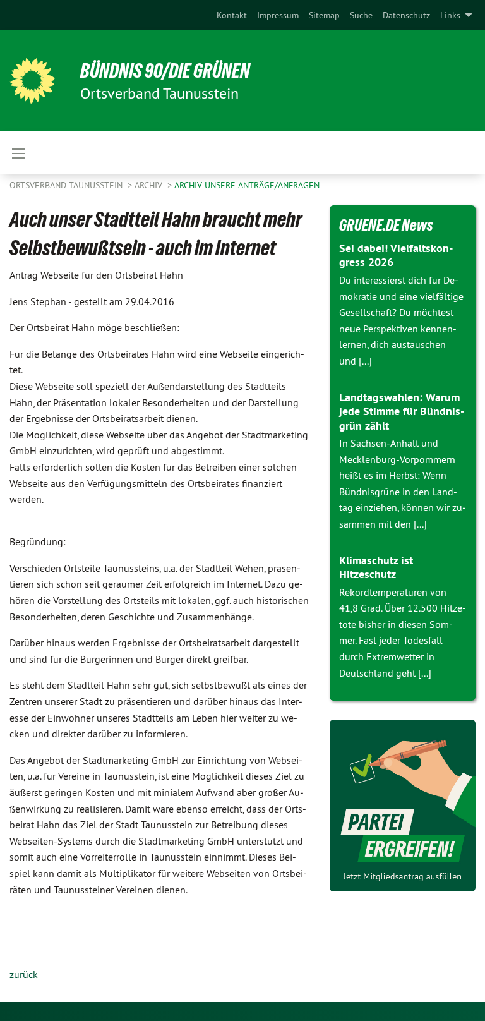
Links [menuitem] (450, 15)
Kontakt (232, 15)
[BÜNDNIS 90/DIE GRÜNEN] (32, 81)
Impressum (278, 15)
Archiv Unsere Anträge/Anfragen (247, 185)
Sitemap (324, 15)
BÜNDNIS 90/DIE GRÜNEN (165, 70)
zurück (23, 974)
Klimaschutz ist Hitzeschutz (376, 567)
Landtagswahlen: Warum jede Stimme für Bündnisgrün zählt (401, 411)
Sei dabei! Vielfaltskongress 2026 (396, 255)
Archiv (150, 185)
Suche (361, 15)
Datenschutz (406, 15)
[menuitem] (232, 15)
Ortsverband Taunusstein (67, 185)
